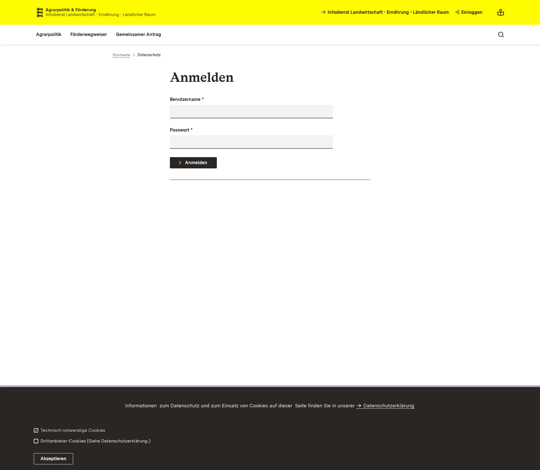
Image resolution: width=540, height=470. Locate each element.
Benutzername (187, 99)
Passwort (181, 130)
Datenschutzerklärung (388, 405)
